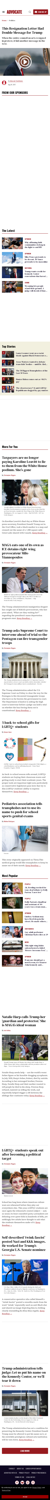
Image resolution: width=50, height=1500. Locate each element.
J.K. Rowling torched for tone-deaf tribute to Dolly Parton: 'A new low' (36, 890)
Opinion (28, 239)
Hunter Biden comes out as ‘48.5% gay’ (31, 380)
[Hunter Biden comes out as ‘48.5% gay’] (8, 380)
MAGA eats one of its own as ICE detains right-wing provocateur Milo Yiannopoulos (23, 551)
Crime (27, 283)
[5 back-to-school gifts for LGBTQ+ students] (25, 749)
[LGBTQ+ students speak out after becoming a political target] (25, 1181)
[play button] (25, 62)
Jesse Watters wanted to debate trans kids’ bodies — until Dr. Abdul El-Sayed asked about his (31, 364)
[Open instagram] (33, 1482)
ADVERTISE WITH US (10, 1473)
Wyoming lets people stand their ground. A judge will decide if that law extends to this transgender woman (35, 291)
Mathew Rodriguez (9, 821)
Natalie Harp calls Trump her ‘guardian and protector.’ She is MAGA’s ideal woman (24, 1021)
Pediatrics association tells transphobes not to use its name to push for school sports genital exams (22, 809)
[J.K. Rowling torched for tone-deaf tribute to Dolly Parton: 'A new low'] (12, 888)
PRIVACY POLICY (24, 1473)
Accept (25, 1496)
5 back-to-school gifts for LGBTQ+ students (20, 724)
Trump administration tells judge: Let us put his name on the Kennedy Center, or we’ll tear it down (24, 1374)
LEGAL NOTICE (30, 1477)
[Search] (29, 11)
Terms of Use (6, 1490)
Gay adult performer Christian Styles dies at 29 (36, 933)
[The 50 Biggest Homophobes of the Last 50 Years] (8, 371)
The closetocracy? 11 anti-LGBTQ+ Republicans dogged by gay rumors (32, 389)
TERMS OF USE (19, 1477)
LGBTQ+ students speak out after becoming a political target (22, 1154)
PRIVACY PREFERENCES (38, 1473)
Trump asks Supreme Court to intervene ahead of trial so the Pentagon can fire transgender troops (25, 636)
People (28, 884)
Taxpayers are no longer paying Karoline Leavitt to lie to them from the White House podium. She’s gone (24, 463)
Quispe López (8, 732)
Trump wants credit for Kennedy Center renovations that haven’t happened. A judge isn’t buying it (36, 276)
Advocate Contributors (16, 81)
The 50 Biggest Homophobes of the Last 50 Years (32, 371)
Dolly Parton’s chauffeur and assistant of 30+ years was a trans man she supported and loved (36, 905)
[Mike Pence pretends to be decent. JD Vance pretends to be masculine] (12, 257)
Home (4, 20)
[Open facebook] (17, 1482)
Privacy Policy (37, 1487)
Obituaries (29, 929)
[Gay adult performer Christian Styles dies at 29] (12, 931)
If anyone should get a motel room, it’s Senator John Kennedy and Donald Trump (36, 964)
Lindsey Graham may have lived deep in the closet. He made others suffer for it (35, 920)
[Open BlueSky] (22, 1482)
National (28, 268)
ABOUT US (20, 1468)
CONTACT (12, 1468)
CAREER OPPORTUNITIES (33, 1468)
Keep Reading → (40, 532)
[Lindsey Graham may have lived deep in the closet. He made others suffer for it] (12, 917)
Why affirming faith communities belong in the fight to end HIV (35, 245)
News (27, 942)
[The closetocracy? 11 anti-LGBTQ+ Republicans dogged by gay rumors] (8, 389)
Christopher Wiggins (10, 475)
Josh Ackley (7, 1030)
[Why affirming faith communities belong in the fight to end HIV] (12, 243)
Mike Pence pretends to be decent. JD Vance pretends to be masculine (36, 259)
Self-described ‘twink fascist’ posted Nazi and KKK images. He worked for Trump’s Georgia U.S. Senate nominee (24, 1243)
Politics (12, 20)
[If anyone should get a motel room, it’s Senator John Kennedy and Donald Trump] (12, 961)
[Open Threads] (28, 1482)
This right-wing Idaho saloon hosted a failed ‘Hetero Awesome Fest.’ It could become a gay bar (36, 949)
